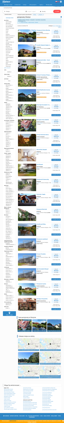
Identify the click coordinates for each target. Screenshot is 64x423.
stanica (7, 54)
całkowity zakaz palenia (9, 107)
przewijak (8, 234)
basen (8, 187)
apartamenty (9, 85)
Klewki (38, 152)
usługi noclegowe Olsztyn (28, 395)
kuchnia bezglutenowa (9, 159)
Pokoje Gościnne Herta (43, 134)
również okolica (7, 14)
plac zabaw (9, 231)
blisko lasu (9, 270)
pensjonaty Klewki (46, 398)
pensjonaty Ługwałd (46, 399)
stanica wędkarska (9, 55)
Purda (38, 212)
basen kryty (9, 188)
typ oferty (6, 20)
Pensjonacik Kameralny (43, 179)
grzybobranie (9, 193)
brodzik (8, 217)
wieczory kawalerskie (9, 260)
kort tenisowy (9, 196)
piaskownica (9, 229)
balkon (8, 123)
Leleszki (38, 242)
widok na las (9, 298)
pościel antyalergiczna (9, 248)
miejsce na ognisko (8, 144)
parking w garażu (10, 115)
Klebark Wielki (39, 123)
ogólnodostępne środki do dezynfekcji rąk (10, 288)
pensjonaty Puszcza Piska (28, 405)
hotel (7, 32)
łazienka (8, 126)
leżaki (8, 140)
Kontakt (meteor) (14, 415)
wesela (8, 258)
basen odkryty (9, 190)
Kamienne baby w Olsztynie (28, 350)
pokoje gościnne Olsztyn (28, 389)
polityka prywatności (33, 415)
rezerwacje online (9, 17)
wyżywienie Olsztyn (8, 396)
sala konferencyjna (9, 256)
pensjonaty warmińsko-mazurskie (49, 409)
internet (8, 109)
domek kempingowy (10, 28)
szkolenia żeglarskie (9, 281)
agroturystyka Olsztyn (8, 389)
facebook (6, 415)
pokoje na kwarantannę (9, 291)
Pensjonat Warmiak (42, 209)
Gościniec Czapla (41, 194)
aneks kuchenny (10, 122)
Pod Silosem (40, 164)
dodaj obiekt (54, 415)
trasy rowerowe (10, 200)
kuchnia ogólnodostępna (10, 138)
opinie (59, 27)
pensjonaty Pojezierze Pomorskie (30, 402)
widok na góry (9, 295)
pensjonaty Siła (45, 404)
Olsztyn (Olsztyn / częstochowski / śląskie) (29, 22)
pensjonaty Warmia (27, 409)
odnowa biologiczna (10, 42)
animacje (8, 216)
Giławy (38, 167)
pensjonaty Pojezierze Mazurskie (30, 404)
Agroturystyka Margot (42, 269)
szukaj (57, 11)
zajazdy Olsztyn (26, 397)
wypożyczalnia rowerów (9, 204)
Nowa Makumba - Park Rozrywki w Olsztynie (50, 376)
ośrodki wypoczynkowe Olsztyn (10, 409)
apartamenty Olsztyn (8, 390)
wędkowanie (9, 202)
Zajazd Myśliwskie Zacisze (43, 90)
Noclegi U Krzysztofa (42, 298)
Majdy (38, 48)
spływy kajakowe (10, 199)
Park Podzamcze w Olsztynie (50, 350)
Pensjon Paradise (41, 254)
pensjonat (8, 46)
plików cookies (13, 420)
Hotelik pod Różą (41, 224)
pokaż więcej (7, 67)
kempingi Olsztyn (7, 400)
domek (7, 29)
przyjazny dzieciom (8, 236)
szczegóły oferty (55, 40)
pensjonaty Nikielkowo (47, 392)
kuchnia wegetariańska (9, 165)
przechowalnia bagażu (9, 177)
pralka (8, 149)
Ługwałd (38, 197)
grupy (8, 308)
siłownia (8, 213)
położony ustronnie (8, 274)
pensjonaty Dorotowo (46, 402)
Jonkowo (38, 272)
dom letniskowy (9, 26)
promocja (6, 78)
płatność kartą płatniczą (9, 304)
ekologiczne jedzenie (8, 157)
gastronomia (8, 64)
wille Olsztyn (25, 396)
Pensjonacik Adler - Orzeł (43, 60)
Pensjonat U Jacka (41, 284)
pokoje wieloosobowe (9, 100)
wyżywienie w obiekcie (8, 169)
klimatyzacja (9, 125)
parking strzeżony (8, 113)
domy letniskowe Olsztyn (9, 392)
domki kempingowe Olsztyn (9, 393)
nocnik (8, 226)
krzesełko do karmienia (8, 221)
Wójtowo (38, 227)
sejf (7, 180)
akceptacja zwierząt (8, 104)
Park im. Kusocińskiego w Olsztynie (28, 363)
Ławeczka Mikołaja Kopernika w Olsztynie (50, 363)
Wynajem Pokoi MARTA (43, 119)
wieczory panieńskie (9, 263)
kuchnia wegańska (8, 162)
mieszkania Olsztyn (8, 404)
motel (7, 40)
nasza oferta (47, 415)
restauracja (8, 66)
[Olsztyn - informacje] (61, 17)
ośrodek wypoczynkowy (9, 44)
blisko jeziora (9, 268)
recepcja (8, 179)
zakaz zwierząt (9, 118)
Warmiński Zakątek (42, 149)
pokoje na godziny (8, 174)
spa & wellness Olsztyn (9, 407)
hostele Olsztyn (7, 397)
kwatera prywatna (9, 37)
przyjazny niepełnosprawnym (10, 244)
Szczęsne (38, 182)
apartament (8, 23)
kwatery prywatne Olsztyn (9, 403)
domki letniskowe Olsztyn (9, 394)
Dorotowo (39, 33)
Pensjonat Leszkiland (42, 239)
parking (8, 111)
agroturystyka (9, 21)
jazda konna (9, 194)
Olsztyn (38, 257)
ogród (8, 146)
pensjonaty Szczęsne (46, 394)
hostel (7, 31)
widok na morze (10, 300)
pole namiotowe (9, 49)
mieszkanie (8, 38)
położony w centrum (8, 276)
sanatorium (8, 51)
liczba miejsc (7, 74)
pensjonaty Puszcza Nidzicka (48, 390)
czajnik (8, 133)
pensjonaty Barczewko (47, 405)
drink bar (8, 154)
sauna (8, 211)
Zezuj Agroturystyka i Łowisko (45, 105)
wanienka (8, 238)
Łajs (37, 63)
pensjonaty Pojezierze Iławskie (29, 408)
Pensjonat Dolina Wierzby (43, 30)
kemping (7, 34)
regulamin (22, 415)
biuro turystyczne (9, 24)
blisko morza (9, 271)
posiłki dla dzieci (10, 167)
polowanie (9, 197)
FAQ (26, 415)
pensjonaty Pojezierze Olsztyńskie (30, 407)
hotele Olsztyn (7, 399)
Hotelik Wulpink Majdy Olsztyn (45, 45)
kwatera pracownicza (10, 35)
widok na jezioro (10, 297)
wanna (8, 151)
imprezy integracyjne (9, 253)
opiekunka (9, 228)
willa (7, 58)
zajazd (7, 60)
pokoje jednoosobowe (9, 94)
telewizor (8, 128)
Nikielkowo (39, 93)
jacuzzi (8, 209)
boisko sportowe (10, 191)
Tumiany (38, 78)
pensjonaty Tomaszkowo (47, 395)
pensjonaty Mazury (27, 401)
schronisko (8, 52)
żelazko (8, 129)
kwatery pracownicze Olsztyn (10, 402)
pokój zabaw (9, 232)
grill (7, 134)
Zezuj (38, 108)
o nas (41, 415)
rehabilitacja (9, 117)
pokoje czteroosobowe (10, 89)
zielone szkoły (9, 265)
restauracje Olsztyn (27, 392)
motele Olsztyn (7, 406)
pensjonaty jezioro (46, 407)
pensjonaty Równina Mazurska (48, 387)
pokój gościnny (9, 47)
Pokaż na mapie (9, 314)
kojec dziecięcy (9, 219)
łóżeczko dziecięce (8, 224)
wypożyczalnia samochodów (9, 183)
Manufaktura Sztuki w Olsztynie (28, 377)
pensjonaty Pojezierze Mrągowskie (49, 389)
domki (8, 86)
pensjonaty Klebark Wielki (47, 401)
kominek (8, 136)
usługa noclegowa (9, 57)
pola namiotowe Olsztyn (28, 390)
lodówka (8, 142)
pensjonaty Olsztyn (27, 387)
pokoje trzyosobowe (9, 97)
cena (5, 69)
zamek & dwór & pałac (9, 62)
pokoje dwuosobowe (9, 91)
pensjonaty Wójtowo (46, 397)
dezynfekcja (9, 285)
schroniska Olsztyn (27, 393)
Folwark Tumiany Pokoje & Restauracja (47, 75)
